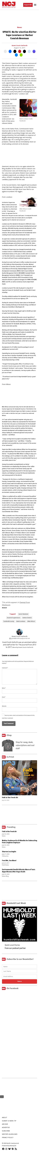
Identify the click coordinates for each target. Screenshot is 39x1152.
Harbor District (27, 618)
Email (4, 697)
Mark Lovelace (20, 621)
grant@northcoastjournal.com (20, 638)
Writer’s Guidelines (9, 1134)
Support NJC (28, 5)
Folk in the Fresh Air (10, 797)
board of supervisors (13, 618)
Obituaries (5, 856)
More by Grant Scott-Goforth (22, 647)
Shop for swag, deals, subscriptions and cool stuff (25, 745)
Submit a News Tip (9, 1121)
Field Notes (5, 865)
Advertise (6, 1127)
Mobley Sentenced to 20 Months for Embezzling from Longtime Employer (19, 841)
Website (4, 706)
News (19, 27)
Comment (5, 668)
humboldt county (9, 621)
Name (4, 688)
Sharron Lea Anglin (9, 852)
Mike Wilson (31, 621)
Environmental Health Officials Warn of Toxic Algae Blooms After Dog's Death (18, 870)
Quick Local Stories (12, 945)
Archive (5, 1124)
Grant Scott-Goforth (19, 45)
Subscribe (6, 1131)
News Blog (5, 876)
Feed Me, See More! (9, 860)
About (4, 1117)
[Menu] (35, 4)
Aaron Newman (23, 614)
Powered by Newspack (9, 1146)
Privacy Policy (7, 1137)
